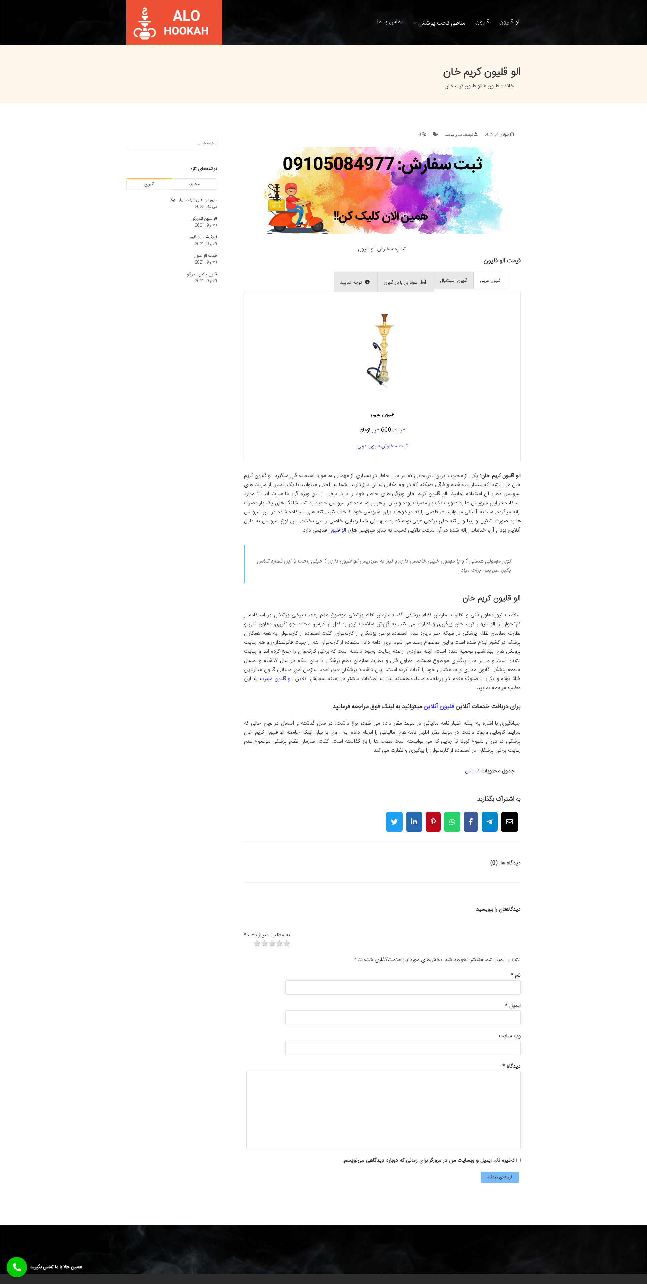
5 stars (286, 944)
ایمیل (513, 1005)
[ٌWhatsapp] (452, 817)
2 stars (264, 944)
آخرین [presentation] (149, 184)
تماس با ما (390, 22)
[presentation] (490, 280)
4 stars (278, 944)
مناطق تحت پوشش (441, 22)
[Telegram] (489, 817)
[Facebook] (471, 817)
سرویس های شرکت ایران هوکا (193, 200)
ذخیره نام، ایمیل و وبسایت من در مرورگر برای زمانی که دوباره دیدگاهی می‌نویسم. (429, 1160)
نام (516, 975)
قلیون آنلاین (439, 706)
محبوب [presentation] (194, 184)
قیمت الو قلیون (205, 255)
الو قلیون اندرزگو (204, 218)
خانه (509, 86)
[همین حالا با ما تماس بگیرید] (17, 1267)
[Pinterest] (433, 817)
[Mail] (509, 817)
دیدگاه (512, 1066)
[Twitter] (394, 817)
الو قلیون (510, 22)
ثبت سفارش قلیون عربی (382, 446)
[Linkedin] (414, 817)
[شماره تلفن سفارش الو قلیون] (382, 233)
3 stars (271, 944)
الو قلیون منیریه (276, 678)
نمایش (472, 771)
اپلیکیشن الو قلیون (202, 237)
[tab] (490, 280)
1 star (256, 944)
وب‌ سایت (510, 1036)
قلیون (482, 22)
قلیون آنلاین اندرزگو (202, 274)
